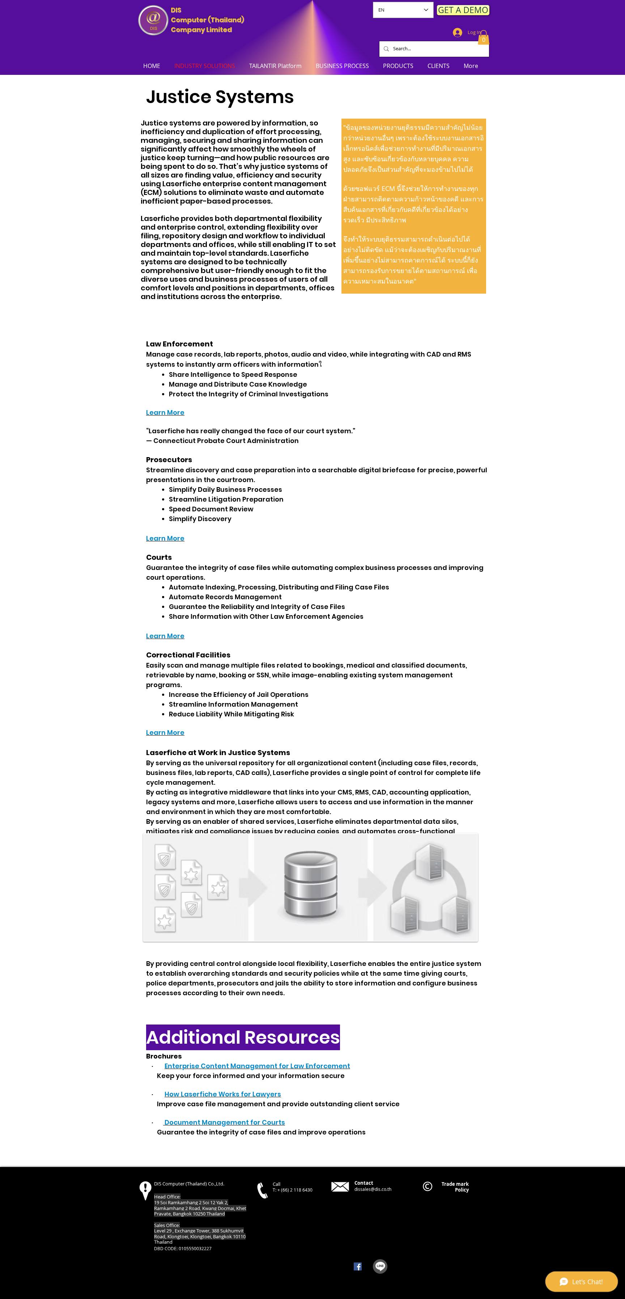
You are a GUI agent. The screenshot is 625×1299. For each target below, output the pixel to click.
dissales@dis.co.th (372, 1189)
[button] (483, 37)
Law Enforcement (179, 344)
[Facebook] (358, 1266)
